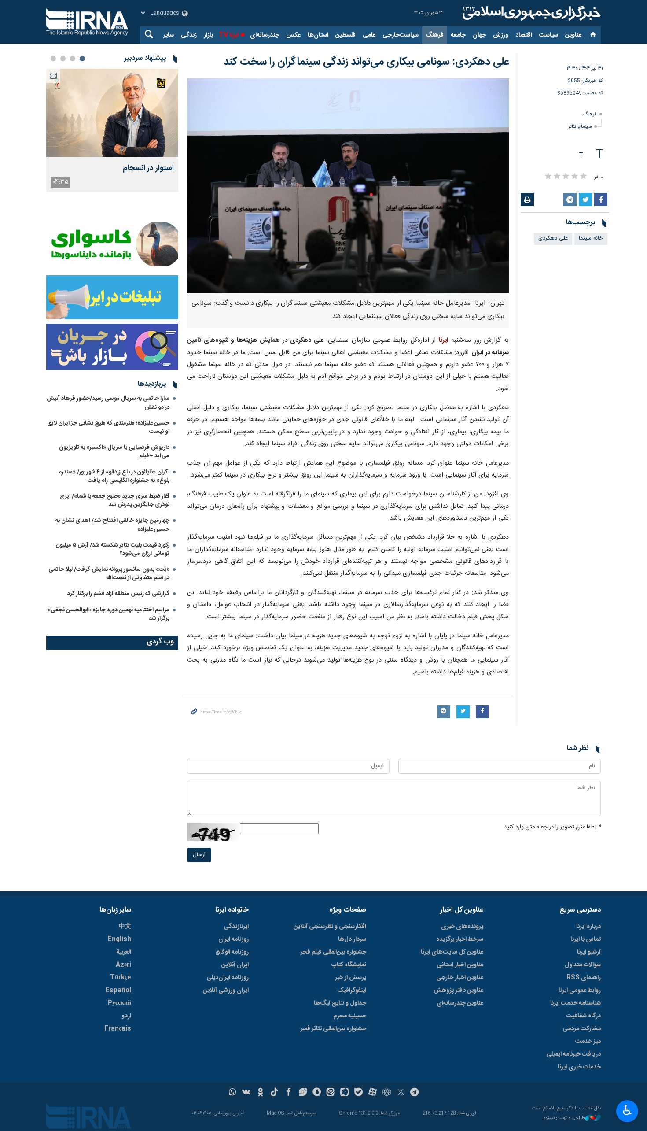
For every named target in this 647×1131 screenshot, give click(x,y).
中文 (125, 926)
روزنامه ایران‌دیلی (227, 977)
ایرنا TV (229, 35)
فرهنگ (435, 35)
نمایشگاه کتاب (348, 965)
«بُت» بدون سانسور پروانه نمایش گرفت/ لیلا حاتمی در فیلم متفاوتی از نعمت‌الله (108, 574)
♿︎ (627, 1110)
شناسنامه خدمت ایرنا (575, 1003)
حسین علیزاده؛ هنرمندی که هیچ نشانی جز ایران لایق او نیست (108, 427)
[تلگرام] (415, 1093)
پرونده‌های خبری (462, 926)
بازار (208, 35)
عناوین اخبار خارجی (459, 977)
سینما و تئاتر (580, 126)
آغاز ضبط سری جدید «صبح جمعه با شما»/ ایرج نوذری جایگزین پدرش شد (114, 501)
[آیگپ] (344, 1093)
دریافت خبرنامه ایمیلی (573, 1054)
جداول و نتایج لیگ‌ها (340, 1003)
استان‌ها (318, 35)
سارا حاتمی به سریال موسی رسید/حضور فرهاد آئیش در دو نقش (108, 403)
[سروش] (317, 1093)
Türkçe (120, 977)
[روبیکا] (387, 1093)
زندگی (189, 35)
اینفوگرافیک (351, 990)
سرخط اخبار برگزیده (459, 939)
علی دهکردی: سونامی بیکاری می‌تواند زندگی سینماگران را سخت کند (366, 62)
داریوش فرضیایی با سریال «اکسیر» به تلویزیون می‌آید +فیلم (114, 452)
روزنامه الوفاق (232, 952)
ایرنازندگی (236, 926)
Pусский (119, 1003)
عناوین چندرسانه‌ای (460, 1003)
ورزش (500, 35)
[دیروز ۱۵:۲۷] (112, 113)
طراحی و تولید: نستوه (564, 1118)
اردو (126, 1016)
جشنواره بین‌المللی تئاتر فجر (333, 1029)
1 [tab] (82, 58)
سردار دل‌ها (352, 939)
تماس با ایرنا (585, 939)
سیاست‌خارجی (400, 35)
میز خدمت (588, 1041)
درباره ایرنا (588, 926)
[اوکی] (260, 1093)
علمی (369, 35)
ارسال (199, 855)
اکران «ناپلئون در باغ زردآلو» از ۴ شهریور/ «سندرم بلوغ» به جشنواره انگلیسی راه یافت (113, 476)
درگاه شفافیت (583, 1016)
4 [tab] (53, 58)
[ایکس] (401, 1093)
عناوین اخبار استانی (460, 965)
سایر (168, 35)
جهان (479, 35)
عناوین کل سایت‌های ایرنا (452, 952)
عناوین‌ (573, 35)
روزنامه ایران (233, 939)
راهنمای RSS (583, 977)
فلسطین (345, 35)
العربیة (123, 952)
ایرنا (530, 13)
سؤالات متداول (583, 965)
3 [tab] (63, 58)
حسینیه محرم (349, 1016)
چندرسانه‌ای (264, 35)
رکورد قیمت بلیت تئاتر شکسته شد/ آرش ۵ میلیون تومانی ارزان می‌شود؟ (112, 549)
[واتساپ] (233, 1093)
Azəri (123, 965)
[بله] (358, 1093)
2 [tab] (72, 58)
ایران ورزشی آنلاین (226, 990)
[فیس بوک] (288, 1093)
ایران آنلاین (235, 965)
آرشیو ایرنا (589, 952)
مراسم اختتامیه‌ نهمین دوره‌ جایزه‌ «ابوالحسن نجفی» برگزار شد (108, 614)
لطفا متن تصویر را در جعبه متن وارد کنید (552, 827)
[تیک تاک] (274, 1093)
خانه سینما (591, 238)
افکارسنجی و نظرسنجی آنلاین (330, 926)
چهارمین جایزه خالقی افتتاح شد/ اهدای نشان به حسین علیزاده (112, 525)
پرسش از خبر (350, 977)
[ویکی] (246, 1093)
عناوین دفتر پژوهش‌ (458, 990)
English (119, 939)
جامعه (458, 35)
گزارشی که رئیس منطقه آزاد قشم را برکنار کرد (118, 594)
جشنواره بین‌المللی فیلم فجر (333, 952)
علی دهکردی (553, 238)
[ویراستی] (303, 1093)
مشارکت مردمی (581, 1029)
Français (117, 1029)
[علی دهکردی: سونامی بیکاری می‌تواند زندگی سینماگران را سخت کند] (348, 185)
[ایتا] (331, 1093)
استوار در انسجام (148, 168)
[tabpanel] (112, 130)
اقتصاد (523, 35)
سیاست (548, 35)
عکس (293, 35)
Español (118, 990)
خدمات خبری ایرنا (579, 1067)
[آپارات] (373, 1093)
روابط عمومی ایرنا (580, 990)
